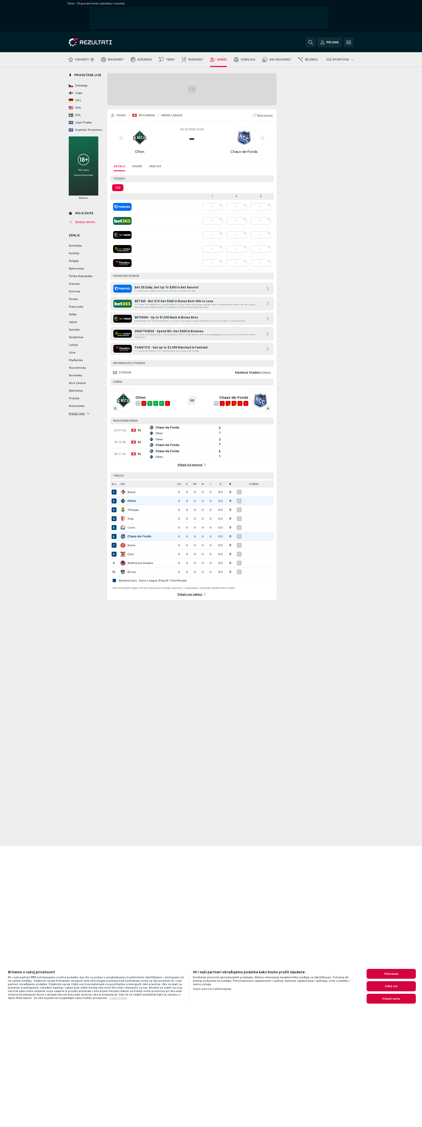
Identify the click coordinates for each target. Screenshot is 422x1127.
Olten (139, 151)
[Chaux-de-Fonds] (122, 536)
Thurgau (133, 510)
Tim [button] (122, 484)
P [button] (187, 484)
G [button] (220, 484)
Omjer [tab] (137, 166)
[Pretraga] (311, 42)
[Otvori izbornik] (349, 42)
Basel (131, 492)
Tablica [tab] (155, 166)
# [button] (113, 484)
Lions (131, 528)
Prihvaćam (391, 974)
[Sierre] (122, 545)
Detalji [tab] (119, 166)
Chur (130, 554)
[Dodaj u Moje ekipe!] (121, 138)
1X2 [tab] (117, 187)
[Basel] (122, 492)
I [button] (210, 484)
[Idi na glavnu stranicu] (102, 42)
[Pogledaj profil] (139, 137)
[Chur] (122, 554)
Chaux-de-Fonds (244, 151)
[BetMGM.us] (122, 235)
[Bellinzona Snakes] (122, 563)
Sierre (131, 545)
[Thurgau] (122, 509)
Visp (130, 519)
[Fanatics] (122, 263)
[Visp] (122, 518)
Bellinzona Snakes (140, 563)
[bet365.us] (122, 221)
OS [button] (179, 484)
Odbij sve (391, 986)
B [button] (230, 484)
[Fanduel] (122, 207)
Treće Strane (118, 998)
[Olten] (122, 500)
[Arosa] (122, 571)
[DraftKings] (122, 249)
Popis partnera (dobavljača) (212, 989)
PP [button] (195, 484)
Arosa (131, 572)
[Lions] (122, 527)
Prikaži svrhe (391, 998)
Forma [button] (253, 484)
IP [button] (203, 484)
